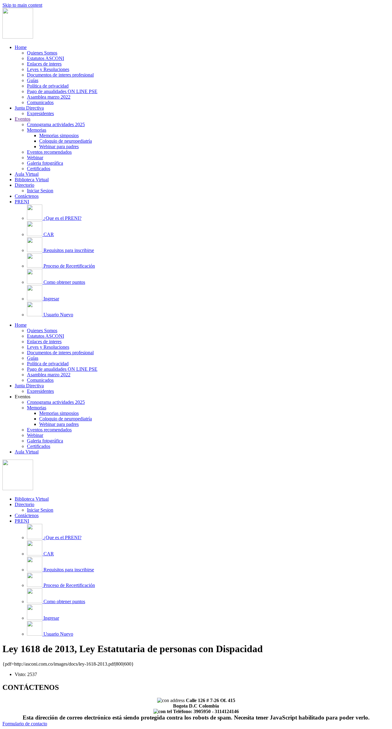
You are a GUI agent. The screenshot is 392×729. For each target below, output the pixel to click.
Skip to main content (22, 5)
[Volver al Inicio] (17, 36)
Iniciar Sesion (40, 190)
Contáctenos (27, 196)
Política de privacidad (48, 85)
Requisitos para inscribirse (68, 250)
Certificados (38, 168)
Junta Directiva (29, 108)
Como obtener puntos (64, 282)
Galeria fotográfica (45, 163)
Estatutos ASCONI (45, 58)
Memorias (36, 130)
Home (21, 47)
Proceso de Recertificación (69, 266)
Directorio (24, 185)
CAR (48, 234)
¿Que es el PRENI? (62, 218)
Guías (32, 80)
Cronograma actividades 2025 (56, 124)
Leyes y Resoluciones (48, 69)
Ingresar (51, 298)
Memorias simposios (59, 135)
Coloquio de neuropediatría (65, 141)
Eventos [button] (22, 396)
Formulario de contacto (24, 723)
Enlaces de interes (44, 63)
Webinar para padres (59, 146)
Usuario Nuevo (58, 314)
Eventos (22, 119)
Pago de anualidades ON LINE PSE (62, 91)
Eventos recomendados (49, 152)
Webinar (35, 157)
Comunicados (40, 102)
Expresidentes (40, 113)
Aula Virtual (27, 174)
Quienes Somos (42, 52)
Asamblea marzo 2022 (48, 97)
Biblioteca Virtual (32, 179)
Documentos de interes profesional (60, 74)
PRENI (22, 201)
